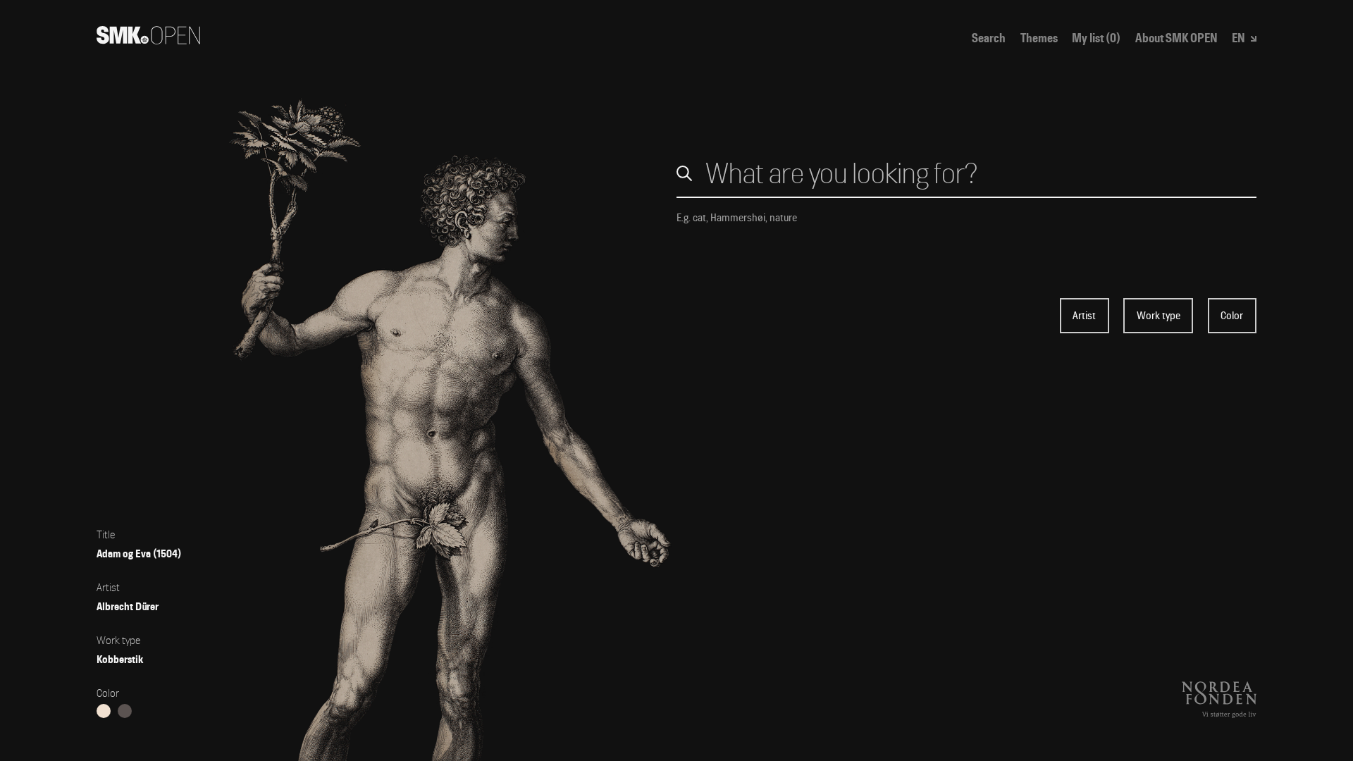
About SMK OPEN (1176, 38)
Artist (1084, 315)
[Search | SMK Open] (148, 40)
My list (1096, 38)
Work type (1158, 315)
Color (1232, 315)
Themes (1039, 38)
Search (989, 38)
